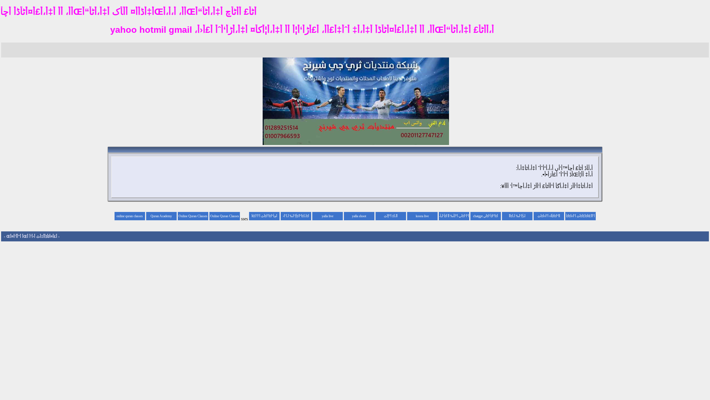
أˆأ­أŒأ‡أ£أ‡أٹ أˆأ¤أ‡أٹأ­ (580, 216)
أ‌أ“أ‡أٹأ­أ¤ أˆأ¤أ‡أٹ (548, 216)
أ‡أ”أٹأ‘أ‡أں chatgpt (485, 216)
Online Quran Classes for (224, 217)
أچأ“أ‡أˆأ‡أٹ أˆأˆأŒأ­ (264, 216)
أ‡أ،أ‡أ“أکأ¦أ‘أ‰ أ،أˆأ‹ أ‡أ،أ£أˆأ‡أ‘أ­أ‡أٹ (296, 217)
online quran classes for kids (129, 217)
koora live (422, 216)
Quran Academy (161, 216)
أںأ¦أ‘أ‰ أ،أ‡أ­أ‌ (517, 216)
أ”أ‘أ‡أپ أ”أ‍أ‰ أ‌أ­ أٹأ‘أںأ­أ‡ (454, 217)
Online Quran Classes (193, 216)
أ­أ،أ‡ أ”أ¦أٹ (390, 216)
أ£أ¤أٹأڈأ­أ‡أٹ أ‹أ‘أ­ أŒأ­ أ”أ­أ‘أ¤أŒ (31, 236)
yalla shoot (359, 216)
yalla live (327, 216)
